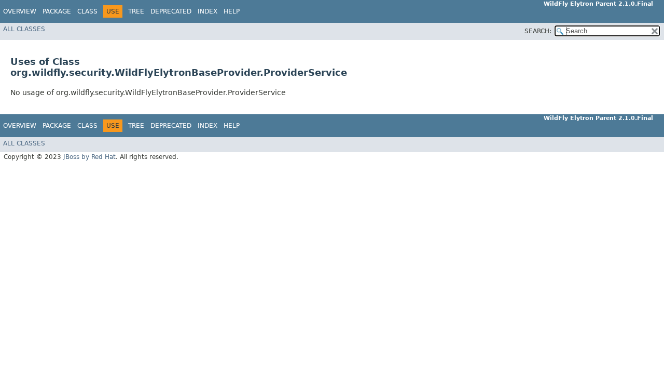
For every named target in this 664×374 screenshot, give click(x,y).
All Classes (24, 29)
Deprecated (170, 11)
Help (232, 11)
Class (87, 11)
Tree (136, 11)
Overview (19, 11)
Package (57, 11)
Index (207, 11)
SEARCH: (537, 31)
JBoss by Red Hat (89, 157)
